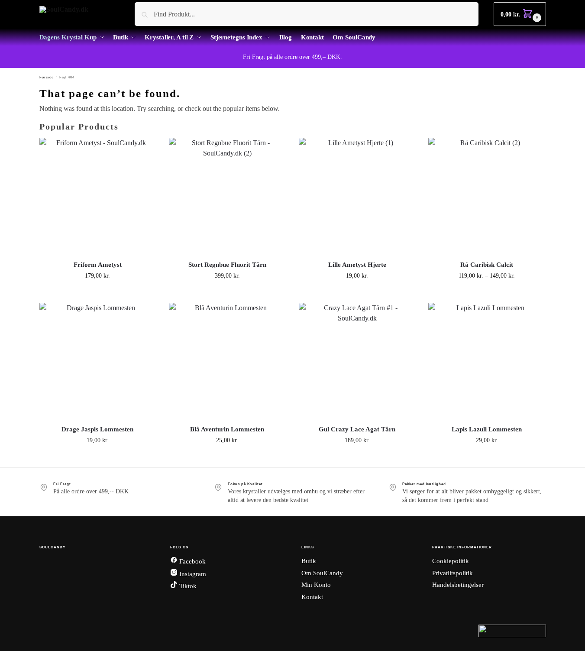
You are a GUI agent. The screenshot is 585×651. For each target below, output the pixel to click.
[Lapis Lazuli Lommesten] (486, 361)
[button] (520, 14)
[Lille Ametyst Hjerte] (357, 196)
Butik (308, 560)
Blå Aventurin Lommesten (227, 429)
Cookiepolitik (450, 560)
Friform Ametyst (98, 264)
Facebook (192, 561)
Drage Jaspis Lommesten (97, 429)
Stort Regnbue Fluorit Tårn (227, 264)
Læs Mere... (97, 294)
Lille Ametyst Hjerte (357, 264)
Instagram (192, 573)
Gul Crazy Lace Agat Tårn (357, 429)
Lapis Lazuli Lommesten (487, 429)
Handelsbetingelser (458, 584)
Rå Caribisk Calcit (486, 264)
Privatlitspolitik (452, 573)
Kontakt (312, 596)
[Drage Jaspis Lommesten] (97, 361)
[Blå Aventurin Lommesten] (227, 361)
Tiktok (187, 586)
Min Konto (316, 584)
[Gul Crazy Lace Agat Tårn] (357, 361)
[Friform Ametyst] (97, 196)
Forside (46, 77)
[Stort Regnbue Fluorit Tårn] (227, 196)
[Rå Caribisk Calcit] (486, 196)
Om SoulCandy (322, 573)
